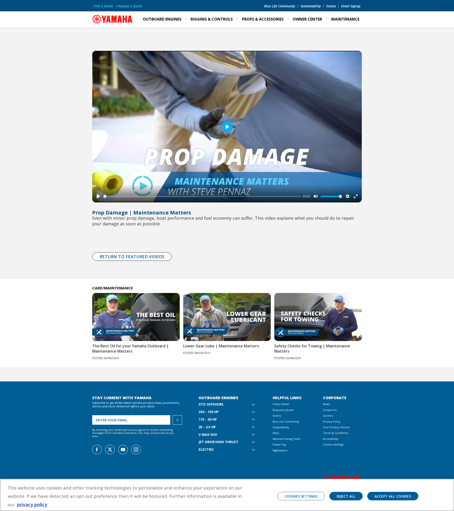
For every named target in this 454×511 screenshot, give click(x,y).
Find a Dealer (104, 6)
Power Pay (279, 444)
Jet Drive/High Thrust (218, 442)
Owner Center (307, 19)
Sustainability (311, 6)
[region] (227, 495)
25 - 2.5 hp (207, 427)
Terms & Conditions (335, 433)
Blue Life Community (279, 6)
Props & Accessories (263, 19)
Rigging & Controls (212, 19)
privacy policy (32, 504)
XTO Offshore (211, 404)
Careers (328, 415)
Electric (206, 450)
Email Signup (350, 6)
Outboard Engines (162, 19)
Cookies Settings (333, 444)
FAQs (276, 433)
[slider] (202, 196)
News (326, 404)
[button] (368, 318)
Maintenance (345, 19)
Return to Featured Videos (132, 256)
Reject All (346, 496)
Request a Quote (130, 6)
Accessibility (330, 439)
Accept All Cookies (393, 496)
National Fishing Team (287, 439)
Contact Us (329, 410)
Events (331, 6)
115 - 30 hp (208, 420)
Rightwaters (280, 450)
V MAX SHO (208, 435)
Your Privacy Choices (336, 427)
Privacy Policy (331, 421)
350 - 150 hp (209, 412)
